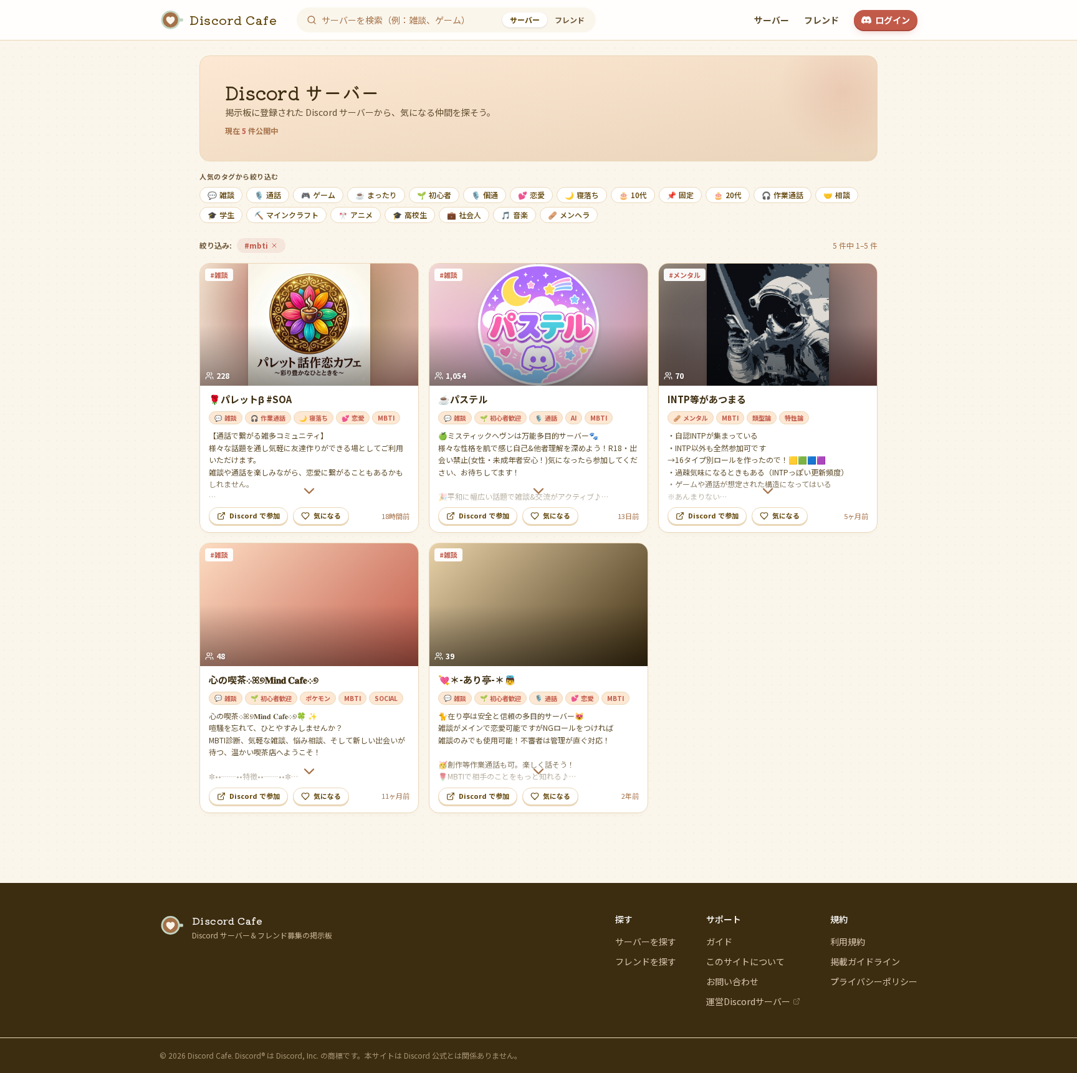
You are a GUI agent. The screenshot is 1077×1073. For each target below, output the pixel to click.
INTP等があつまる (707, 399)
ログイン (892, 20)
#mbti (264, 246)
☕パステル (462, 399)
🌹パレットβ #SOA (250, 399)
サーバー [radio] (525, 19)
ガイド (719, 941)
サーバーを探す (645, 941)
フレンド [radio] (570, 19)
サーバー (771, 20)
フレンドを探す (645, 961)
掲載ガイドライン (865, 961)
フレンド (821, 20)
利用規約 (847, 941)
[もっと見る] (309, 491)
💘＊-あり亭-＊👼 (477, 679)
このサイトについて (745, 961)
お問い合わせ (732, 981)
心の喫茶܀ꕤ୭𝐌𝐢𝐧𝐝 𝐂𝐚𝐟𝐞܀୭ (263, 679)
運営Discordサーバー (748, 1001)
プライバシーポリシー (873, 981)
